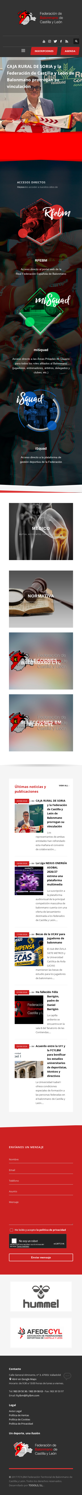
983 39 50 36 (20, 1391)
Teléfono (14, 1180)
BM (32, 801)
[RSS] (67, 41)
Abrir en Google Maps (23, 1379)
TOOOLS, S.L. (36, 1485)
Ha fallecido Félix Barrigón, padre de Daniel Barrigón (47, 1000)
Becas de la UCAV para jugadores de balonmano (50, 938)
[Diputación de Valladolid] (41, 1333)
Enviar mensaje (41, 1257)
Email (12, 1170)
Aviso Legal (15, 1411)
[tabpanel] (41, 95)
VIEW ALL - (64, 785)
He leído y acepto (40, 1230)
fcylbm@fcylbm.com (27, 1395)
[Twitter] (55, 41)
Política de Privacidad (21, 1423)
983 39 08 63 (36, 1391)
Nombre (13, 1159)
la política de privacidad (51, 1230)
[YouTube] (44, 41)
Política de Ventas (19, 1415)
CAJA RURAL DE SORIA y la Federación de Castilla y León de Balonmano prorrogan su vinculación (51, 813)
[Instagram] (49, 41)
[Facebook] (61, 41)
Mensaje (13, 1202)
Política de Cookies (19, 1419)
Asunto (13, 1191)
